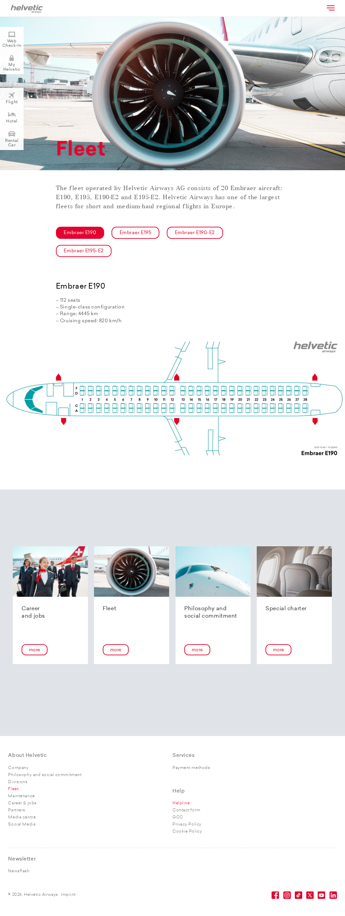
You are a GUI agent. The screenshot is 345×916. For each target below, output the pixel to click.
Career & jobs (22, 803)
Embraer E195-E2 (83, 251)
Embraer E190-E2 (195, 232)
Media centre (22, 817)
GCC (177, 817)
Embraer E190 (80, 232)
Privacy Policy (186, 824)
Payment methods (191, 768)
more (34, 650)
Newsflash (18, 871)
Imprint (68, 895)
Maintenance (21, 796)
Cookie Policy (187, 832)
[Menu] (330, 8)
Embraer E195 (136, 232)
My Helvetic (11, 67)
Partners (16, 810)
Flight (12, 102)
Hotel (12, 121)
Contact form (186, 810)
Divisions (17, 782)
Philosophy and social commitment (45, 775)
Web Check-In (11, 43)
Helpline (181, 803)
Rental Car (11, 143)
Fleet (13, 789)
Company (18, 768)
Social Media (21, 824)
